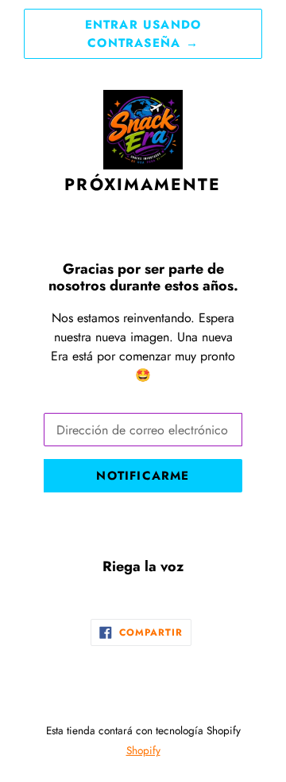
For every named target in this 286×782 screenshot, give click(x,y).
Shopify (143, 750)
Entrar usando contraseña (143, 34)
